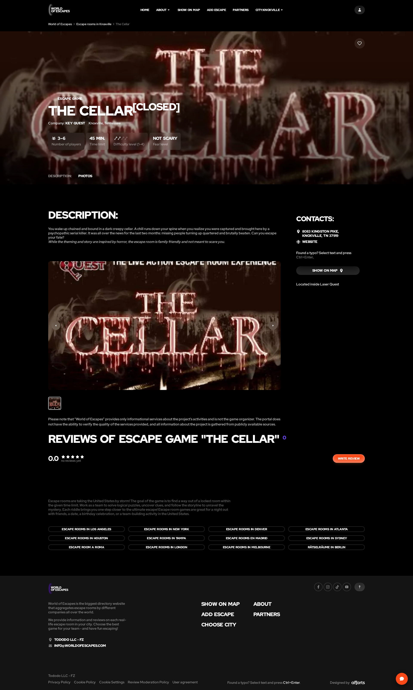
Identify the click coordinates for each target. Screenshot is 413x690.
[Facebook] (318, 587)
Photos (85, 176)
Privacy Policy (59, 682)
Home (144, 10)
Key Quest (75, 123)
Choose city (218, 624)
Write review (349, 458)
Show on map (189, 10)
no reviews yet (71, 461)
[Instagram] (328, 587)
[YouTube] (346, 587)
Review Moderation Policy (148, 682)
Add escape (216, 10)
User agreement (185, 682)
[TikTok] (337, 587)
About (161, 10)
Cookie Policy (85, 682)
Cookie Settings (111, 682)
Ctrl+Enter (304, 257)
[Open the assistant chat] (402, 679)
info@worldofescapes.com (80, 646)
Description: (59, 176)
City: (268, 10)
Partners (241, 10)
